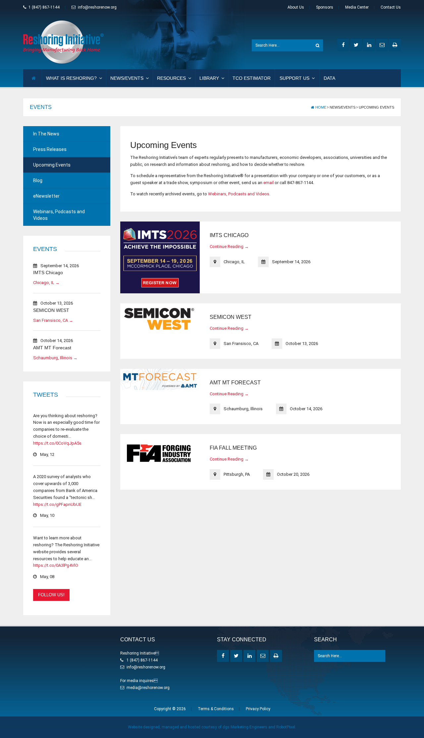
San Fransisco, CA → (53, 320)
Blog (37, 180)
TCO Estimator (252, 78)
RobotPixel (285, 727)
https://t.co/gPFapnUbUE (57, 504)
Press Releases (50, 149)
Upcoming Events (52, 165)
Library (209, 78)
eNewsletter (46, 196)
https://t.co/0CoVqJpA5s (57, 443)
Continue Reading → (229, 246)
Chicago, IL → (46, 282)
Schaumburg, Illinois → (55, 357)
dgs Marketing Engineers (245, 727)
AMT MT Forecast (52, 347)
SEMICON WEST (51, 310)
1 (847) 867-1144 (44, 7)
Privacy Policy (258, 709)
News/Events (126, 78)
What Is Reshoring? (71, 78)
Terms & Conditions (216, 709)
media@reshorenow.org (148, 687)
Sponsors (324, 7)
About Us (296, 7)
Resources (171, 78)
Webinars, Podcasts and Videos (59, 215)
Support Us (294, 78)
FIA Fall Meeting (233, 448)
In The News (46, 133)
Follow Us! (51, 594)
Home (320, 107)
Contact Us (391, 7)
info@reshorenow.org (97, 7)
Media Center (357, 7)
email (268, 182)
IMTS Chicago (48, 272)
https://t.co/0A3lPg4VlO (55, 565)
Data (329, 78)
